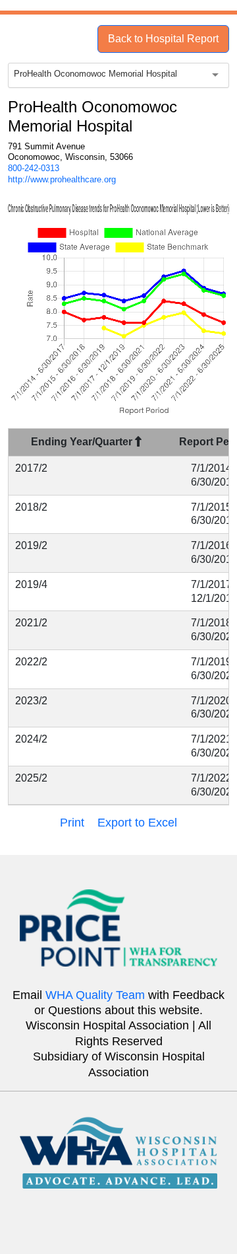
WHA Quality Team (95, 995)
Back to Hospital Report (163, 38)
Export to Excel (137, 822)
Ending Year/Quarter (83, 441)
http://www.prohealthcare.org (62, 179)
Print (72, 822)
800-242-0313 (33, 168)
